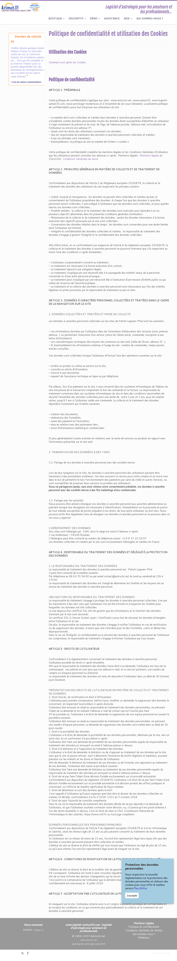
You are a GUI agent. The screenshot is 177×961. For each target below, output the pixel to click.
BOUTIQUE (56, 18)
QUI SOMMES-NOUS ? (149, 18)
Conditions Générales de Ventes (143, 930)
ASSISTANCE (112, 18)
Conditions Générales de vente (80, 159)
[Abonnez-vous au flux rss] (23, 953)
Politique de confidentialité (143, 927)
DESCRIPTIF (76, 18)
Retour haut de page (160, 953)
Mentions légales (149, 155)
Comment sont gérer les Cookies (67, 62)
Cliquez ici (38, 930)
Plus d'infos (140, 888)
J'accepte (132, 895)
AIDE (127, 18)
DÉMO (94, 18)
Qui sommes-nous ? (143, 934)
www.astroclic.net (88, 940)
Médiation (144, 937)
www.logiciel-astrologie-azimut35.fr (88, 944)
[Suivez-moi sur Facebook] (28, 953)
